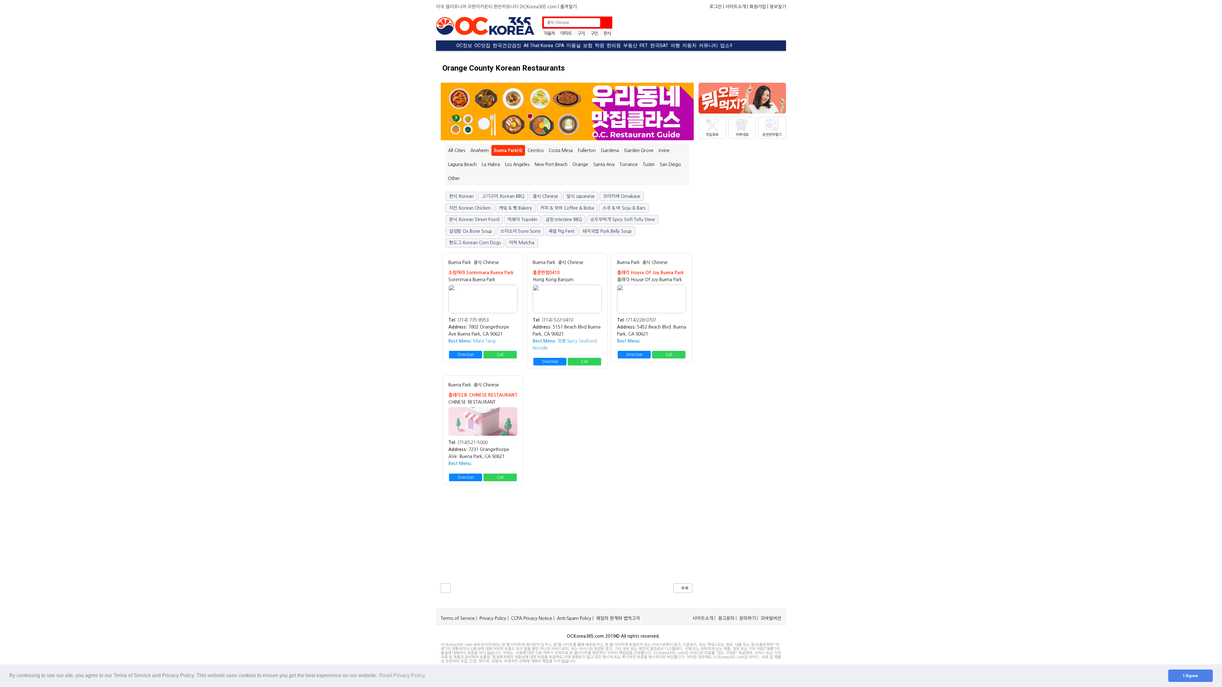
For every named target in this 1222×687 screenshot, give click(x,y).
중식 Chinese (486, 262)
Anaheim (479, 150)
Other (454, 178)
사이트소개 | (736, 6)
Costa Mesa (561, 150)
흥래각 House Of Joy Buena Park (649, 279)
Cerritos (536, 150)
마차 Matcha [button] (521, 242)
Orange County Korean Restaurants (503, 68)
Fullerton (587, 150)
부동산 (630, 45)
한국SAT (659, 45)
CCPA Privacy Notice (531, 618)
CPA (559, 45)
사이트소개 (702, 618)
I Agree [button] (1190, 675)
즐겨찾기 (568, 6)
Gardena (610, 150)
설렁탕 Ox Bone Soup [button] (470, 231)
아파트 (566, 33)
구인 (594, 33)
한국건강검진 (507, 45)
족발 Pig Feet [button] (561, 231)
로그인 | (716, 6)
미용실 (573, 45)
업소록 (727, 45)
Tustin (649, 164)
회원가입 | (758, 6)
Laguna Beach (462, 164)
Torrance (629, 164)
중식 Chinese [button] (545, 196)
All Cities (456, 150)
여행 (675, 45)
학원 (599, 45)
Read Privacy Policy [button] (402, 675)
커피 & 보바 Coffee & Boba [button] (567, 208)
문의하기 (747, 618)
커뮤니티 (708, 45)
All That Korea (538, 45)
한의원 (614, 45)
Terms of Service (458, 618)
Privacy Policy (493, 618)
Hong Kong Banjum (553, 279)
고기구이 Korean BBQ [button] (503, 196)
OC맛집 (482, 45)
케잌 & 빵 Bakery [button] (515, 208)
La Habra (491, 164)
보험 (588, 45)
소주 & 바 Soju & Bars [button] (623, 208)
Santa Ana (604, 164)
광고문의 (726, 618)
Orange (580, 164)
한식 (607, 33)
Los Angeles (517, 164)
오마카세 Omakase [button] (621, 196)
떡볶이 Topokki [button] (522, 219)
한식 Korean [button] (461, 196)
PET (644, 45)
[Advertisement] (700, 26)
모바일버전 (771, 618)
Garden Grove (639, 150)
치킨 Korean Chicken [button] (470, 208)
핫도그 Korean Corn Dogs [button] (475, 242)
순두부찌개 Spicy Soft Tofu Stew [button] (622, 219)
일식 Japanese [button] (580, 196)
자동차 (549, 33)
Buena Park (459, 262)
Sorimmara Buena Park (471, 279)
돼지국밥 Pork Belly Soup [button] (607, 231)
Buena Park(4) (508, 150)
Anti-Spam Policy (574, 618)
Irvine (664, 150)
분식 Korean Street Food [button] (474, 219)
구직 (581, 33)
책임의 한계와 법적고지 (618, 618)
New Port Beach (551, 164)
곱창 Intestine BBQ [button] (563, 219)
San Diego (670, 164)
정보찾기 (777, 6)
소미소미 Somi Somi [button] (520, 231)
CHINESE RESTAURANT (471, 402)
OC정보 (464, 45)
